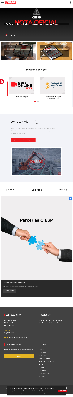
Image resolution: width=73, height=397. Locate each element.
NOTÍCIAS (42, 368)
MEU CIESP (42, 371)
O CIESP (41, 349)
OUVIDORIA (42, 377)
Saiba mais (10, 291)
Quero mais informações (23, 140)
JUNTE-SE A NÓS (44, 359)
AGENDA (42, 365)
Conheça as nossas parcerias (14, 283)
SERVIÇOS (42, 356)
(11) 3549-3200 (9, 333)
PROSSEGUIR (62, 390)
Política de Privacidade (39, 390)
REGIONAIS (42, 352)
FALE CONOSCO (44, 374)
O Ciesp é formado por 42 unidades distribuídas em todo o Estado (50, 321)
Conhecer (19, 356)
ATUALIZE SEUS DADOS (46, 362)
